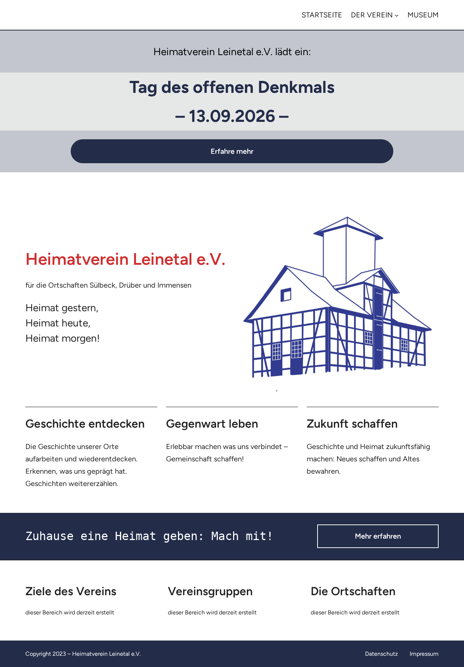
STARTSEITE (322, 15)
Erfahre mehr (232, 151)
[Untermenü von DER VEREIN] (396, 15)
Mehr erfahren (378, 536)
